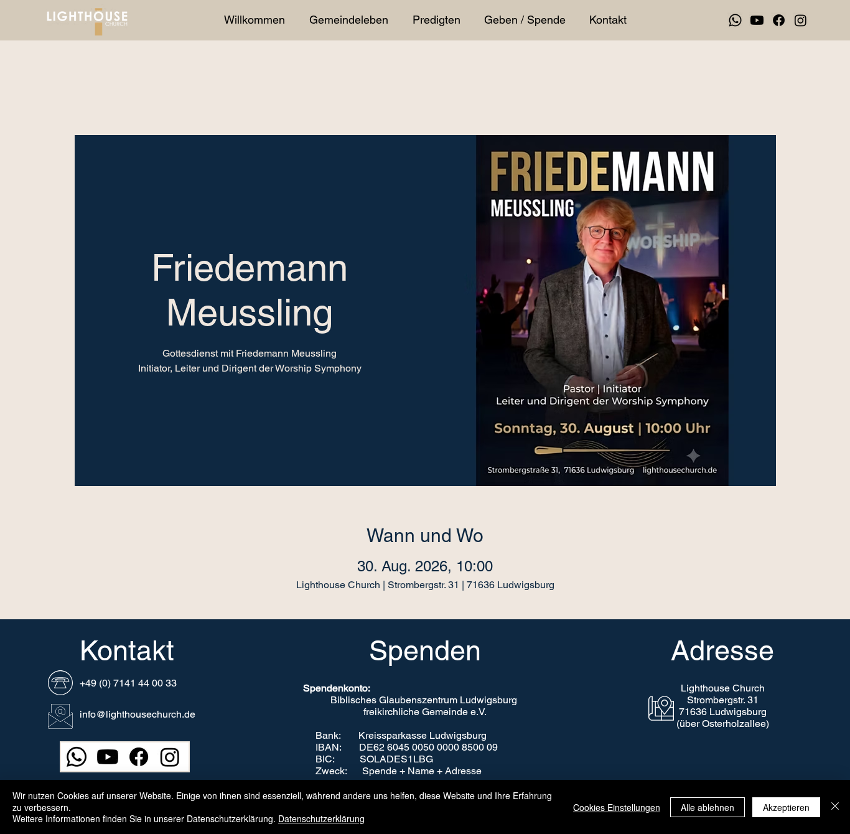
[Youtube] (757, 20)
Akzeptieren (786, 807)
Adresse (722, 650)
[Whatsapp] (735, 20)
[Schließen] (835, 807)
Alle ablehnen (707, 807)
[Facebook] (779, 20)
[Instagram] (800, 20)
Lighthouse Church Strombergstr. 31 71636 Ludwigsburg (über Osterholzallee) (722, 705)
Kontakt (127, 650)
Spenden (425, 650)
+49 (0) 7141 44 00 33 (128, 683)
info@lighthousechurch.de (137, 714)
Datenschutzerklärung (321, 818)
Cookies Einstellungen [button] (616, 807)
